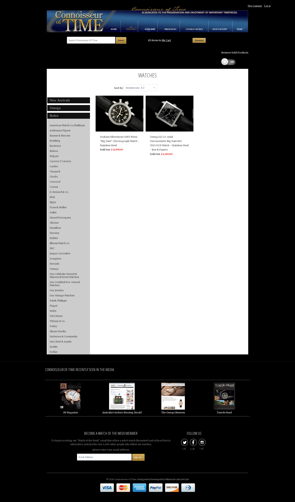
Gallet (53, 212)
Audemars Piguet (60, 130)
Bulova (54, 151)
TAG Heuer (56, 316)
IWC (52, 248)
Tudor (53, 326)
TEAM (239, 29)
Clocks (54, 176)
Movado (54, 263)
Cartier (54, 166)
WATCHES (131, 29)
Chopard (55, 171)
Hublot (54, 238)
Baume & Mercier (60, 135)
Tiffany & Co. (57, 321)
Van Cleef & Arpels (60, 341)
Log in (267, 6)
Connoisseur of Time (126, 479)
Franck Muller (58, 207)
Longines (55, 258)
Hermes (54, 233)
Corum (54, 186)
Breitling (55, 140)
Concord (55, 181)
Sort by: (119, 87)
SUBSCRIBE (150, 29)
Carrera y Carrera (60, 161)
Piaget (53, 305)
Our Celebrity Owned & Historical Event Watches (64, 275)
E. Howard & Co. (59, 192)
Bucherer (55, 145)
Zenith (53, 346)
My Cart (166, 40)
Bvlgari (54, 156)
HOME (114, 29)
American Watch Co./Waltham (67, 125)
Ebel (52, 197)
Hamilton (55, 227)
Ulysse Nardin (58, 331)
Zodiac (54, 351)
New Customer (255, 6)
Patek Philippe (58, 300)
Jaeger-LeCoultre (60, 253)
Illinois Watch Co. (60, 243)
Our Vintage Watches (62, 295)
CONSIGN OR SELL (194, 29)
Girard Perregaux (60, 217)
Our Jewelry (57, 290)
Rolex (53, 310)
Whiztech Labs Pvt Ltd (177, 479)
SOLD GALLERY (220, 29)
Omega (54, 268)
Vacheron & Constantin (63, 336)
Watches (147, 75)
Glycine (54, 222)
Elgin (53, 202)
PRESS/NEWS (171, 29)
